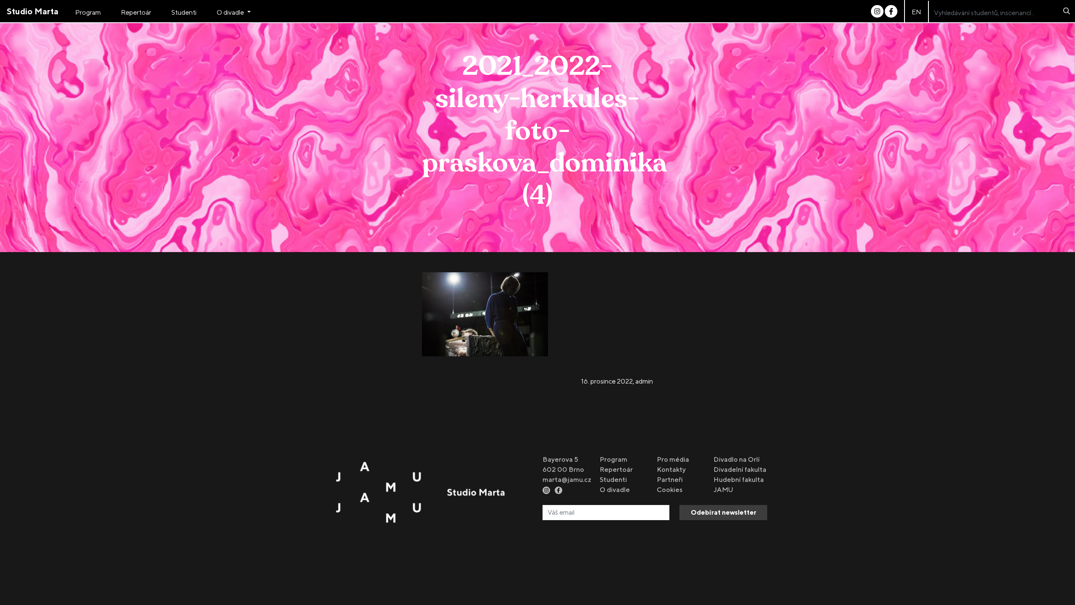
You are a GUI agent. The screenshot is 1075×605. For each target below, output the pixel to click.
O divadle (231, 12)
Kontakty (671, 469)
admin (644, 381)
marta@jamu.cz (567, 480)
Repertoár (136, 12)
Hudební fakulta (738, 480)
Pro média (673, 459)
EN (916, 12)
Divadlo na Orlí (736, 459)
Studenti (184, 12)
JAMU (723, 490)
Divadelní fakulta (739, 469)
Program (88, 12)
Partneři (670, 480)
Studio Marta (32, 11)
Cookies (669, 490)
